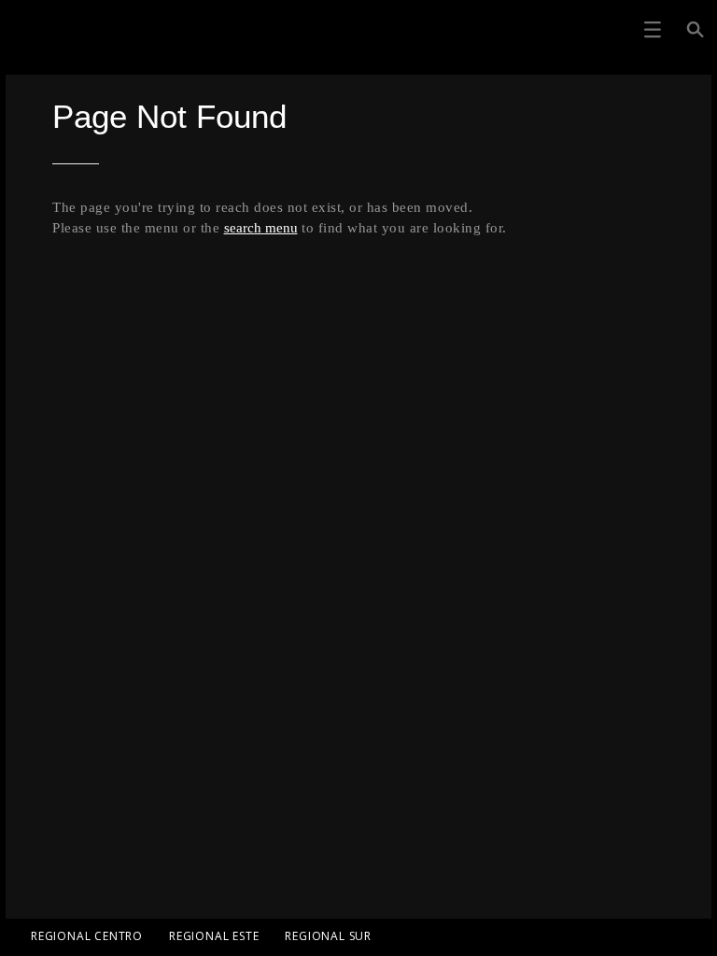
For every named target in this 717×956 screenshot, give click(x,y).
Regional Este (214, 936)
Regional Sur (328, 936)
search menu (261, 227)
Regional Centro (87, 936)
